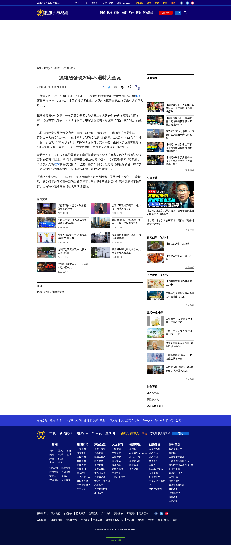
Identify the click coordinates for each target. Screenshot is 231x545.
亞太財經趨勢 (83, 485)
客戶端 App (144, 513)
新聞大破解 (99, 469)
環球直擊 (81, 453)
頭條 (116, 12)
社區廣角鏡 (82, 481)
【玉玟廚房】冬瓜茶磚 (177, 243)
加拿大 (60, 420)
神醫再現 (133, 465)
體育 (69, 454)
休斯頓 (88, 420)
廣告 (149, 3)
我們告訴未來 (175, 449)
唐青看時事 (99, 477)
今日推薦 (152, 177)
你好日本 (153, 453)
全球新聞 (81, 449)
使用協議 (93, 513)
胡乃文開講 (134, 457)
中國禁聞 (81, 457)
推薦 (123, 12)
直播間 (110, 433)
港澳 (60, 450)
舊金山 (103, 420)
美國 (52, 454)
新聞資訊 (48, 68)
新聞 (102, 12)
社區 (57, 68)
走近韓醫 (133, 469)
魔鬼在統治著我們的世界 (181, 465)
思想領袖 (98, 465)
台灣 (60, 454)
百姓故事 (173, 489)
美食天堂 (153, 461)
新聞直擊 (81, 465)
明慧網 (130, 519)
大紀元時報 (71, 519)
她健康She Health (138, 453)
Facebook (181, 3)
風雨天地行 (174, 481)
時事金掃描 (99, 457)
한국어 (179, 420)
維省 (138, 96)
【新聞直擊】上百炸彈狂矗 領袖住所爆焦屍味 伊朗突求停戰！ (180, 108)
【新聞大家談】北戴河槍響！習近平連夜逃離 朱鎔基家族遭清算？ (179, 121)
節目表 (97, 433)
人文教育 (117, 444)
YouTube (192, 3)
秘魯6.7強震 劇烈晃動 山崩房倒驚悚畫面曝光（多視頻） (180, 134)
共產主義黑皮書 (176, 485)
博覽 (138, 12)
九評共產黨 (153, 392)
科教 (60, 462)
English (136, 420)
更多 (175, 519)
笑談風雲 (116, 453)
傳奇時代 (173, 453)
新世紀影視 (163, 519)
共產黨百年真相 (155, 405)
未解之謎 (116, 449)
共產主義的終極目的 (179, 461)
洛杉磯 (69, 420)
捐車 (165, 3)
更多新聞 (189, 267)
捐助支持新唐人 (130, 433)
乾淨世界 (85, 519)
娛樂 (69, 450)
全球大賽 (65, 480)
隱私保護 (80, 513)
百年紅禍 (173, 477)
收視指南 (68, 513)
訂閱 (180, 433)
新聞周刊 (81, 469)
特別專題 (152, 386)
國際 (52, 450)
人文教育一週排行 (157, 275)
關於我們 (55, 513)
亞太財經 (81, 489)
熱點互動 (98, 453)
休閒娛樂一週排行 (157, 237)
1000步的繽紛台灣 (157, 483)
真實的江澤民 (175, 473)
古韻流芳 (116, 457)
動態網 (141, 519)
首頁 (39, 68)
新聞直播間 (166, 13)
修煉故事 (173, 497)
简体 (111, 3)
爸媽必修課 (117, 469)
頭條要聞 (54, 468)
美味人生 (153, 465)
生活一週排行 (155, 312)
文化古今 (116, 473)
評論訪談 (148, 12)
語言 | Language (124, 3)
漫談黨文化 (174, 493)
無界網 (151, 519)
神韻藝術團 (56, 519)
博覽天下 (54, 476)
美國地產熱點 (118, 477)
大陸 (52, 462)
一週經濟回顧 (83, 477)
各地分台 (95, 3)
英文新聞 (139, 3)
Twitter (187, 3)
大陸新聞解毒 (101, 489)
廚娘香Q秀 (154, 477)
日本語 (170, 420)
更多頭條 (189, 170)
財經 (60, 458)
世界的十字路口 (102, 481)
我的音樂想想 (155, 489)
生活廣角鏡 (154, 449)
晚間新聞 (81, 461)
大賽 (85, 3)
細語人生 (98, 493)
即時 (131, 12)
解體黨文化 (153, 399)
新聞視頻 (82, 444)
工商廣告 (173, 500)
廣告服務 (118, 513)
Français (147, 420)
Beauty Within (156, 469)
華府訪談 (81, 473)
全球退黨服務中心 (114, 519)
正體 (105, 3)
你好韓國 (153, 457)
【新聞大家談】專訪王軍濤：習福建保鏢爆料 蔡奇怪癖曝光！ (179, 147)
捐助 (157, 3)
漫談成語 (116, 465)
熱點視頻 (65, 468)
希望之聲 (97, 519)
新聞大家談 (99, 449)
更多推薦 (189, 230)
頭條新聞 (152, 77)
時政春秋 (98, 461)
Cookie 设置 (115, 540)
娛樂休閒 (154, 444)
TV (178, 13)
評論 (52, 458)
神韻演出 (54, 480)
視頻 (109, 12)
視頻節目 (82, 433)
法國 (95, 420)
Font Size (129, 87)
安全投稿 (105, 513)
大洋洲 (65, 68)
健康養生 (135, 444)
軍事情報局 (99, 473)
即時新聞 (54, 472)
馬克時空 (98, 485)
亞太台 (113, 420)
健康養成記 (134, 461)
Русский (159, 420)
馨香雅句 (116, 461)
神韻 (77, 3)
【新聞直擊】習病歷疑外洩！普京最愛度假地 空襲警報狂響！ (179, 160)
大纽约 (51, 420)
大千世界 (153, 473)
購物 (173, 3)
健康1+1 (133, 449)
